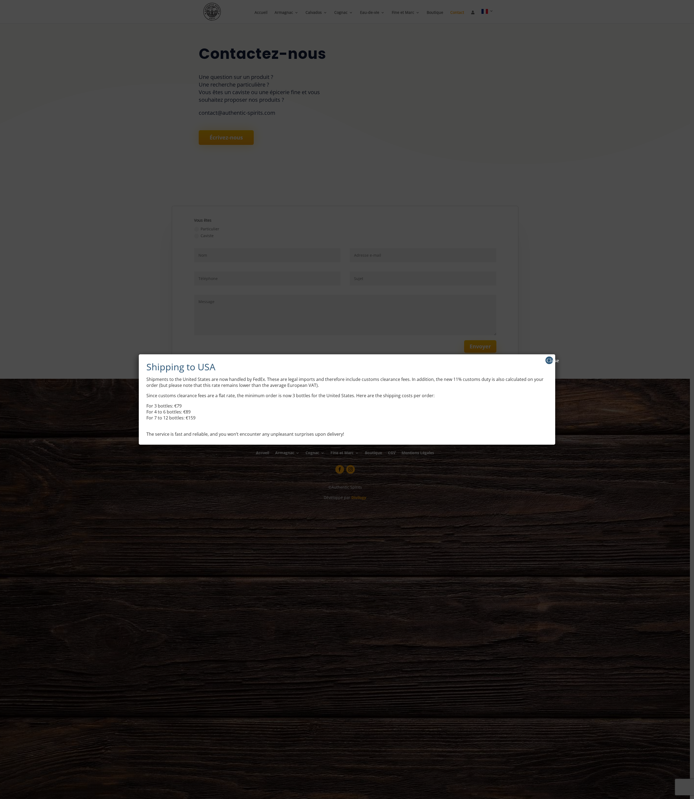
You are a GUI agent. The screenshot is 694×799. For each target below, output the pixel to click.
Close (550, 360)
